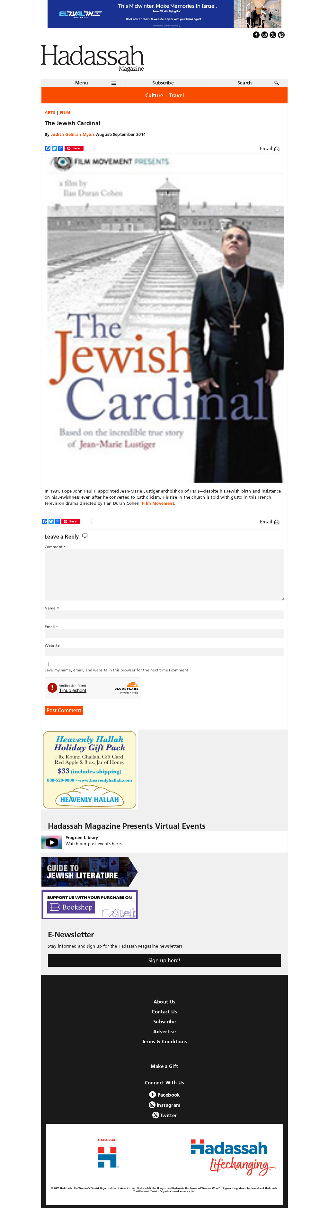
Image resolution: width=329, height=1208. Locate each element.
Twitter (168, 1115)
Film (65, 112)
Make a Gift (164, 1066)
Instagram (168, 1105)
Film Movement (158, 503)
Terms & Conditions (164, 1041)
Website (52, 645)
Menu (81, 83)
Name (52, 608)
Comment (55, 546)
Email (267, 148)
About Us (165, 1002)
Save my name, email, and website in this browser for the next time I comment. (117, 670)
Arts (50, 112)
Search (244, 83)
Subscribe (163, 83)
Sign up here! (164, 960)
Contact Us (164, 1012)
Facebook (168, 1095)
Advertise (164, 1032)
